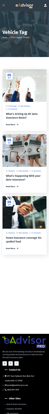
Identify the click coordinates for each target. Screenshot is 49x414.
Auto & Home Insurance (16, 404)
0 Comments (12, 109)
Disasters (11, 171)
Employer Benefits (14, 409)
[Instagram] (16, 363)
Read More (11, 125)
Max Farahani (25, 106)
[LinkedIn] (10, 363)
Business (11, 233)
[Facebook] (5, 363)
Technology (12, 106)
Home (5, 37)
